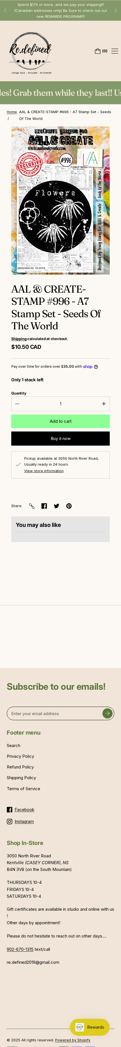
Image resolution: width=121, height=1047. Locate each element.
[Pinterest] (69, 506)
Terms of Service (23, 788)
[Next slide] (116, 10)
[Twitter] (56, 506)
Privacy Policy (20, 756)
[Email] (32, 506)
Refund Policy (20, 767)
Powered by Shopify (72, 1040)
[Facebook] (44, 506)
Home (12, 112)
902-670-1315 (20, 949)
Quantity (18, 393)
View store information (44, 471)
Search (13, 745)
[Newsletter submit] (107, 713)
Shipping (18, 339)
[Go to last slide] (5, 10)
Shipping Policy (21, 777)
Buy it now (61, 438)
